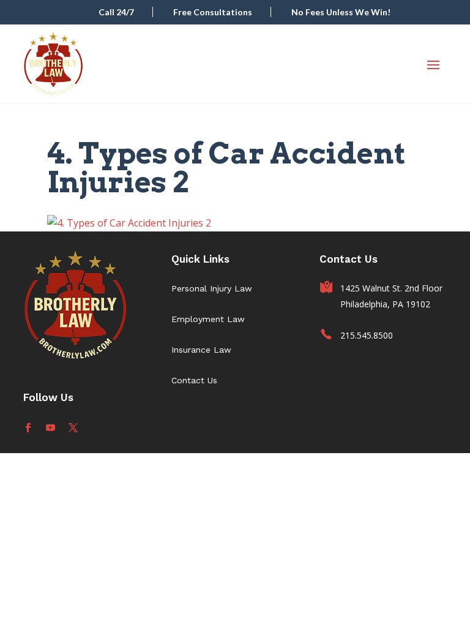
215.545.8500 (366, 335)
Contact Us (194, 380)
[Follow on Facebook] (27, 427)
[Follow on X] (73, 427)
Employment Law (208, 319)
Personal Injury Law (211, 288)
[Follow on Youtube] (50, 427)
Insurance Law (201, 350)
